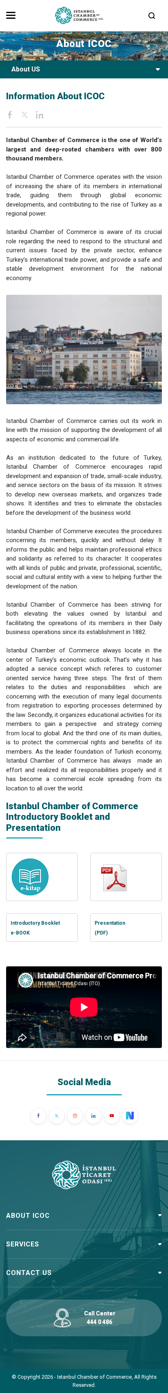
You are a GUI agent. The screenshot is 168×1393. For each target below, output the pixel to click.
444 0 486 (99, 1322)
